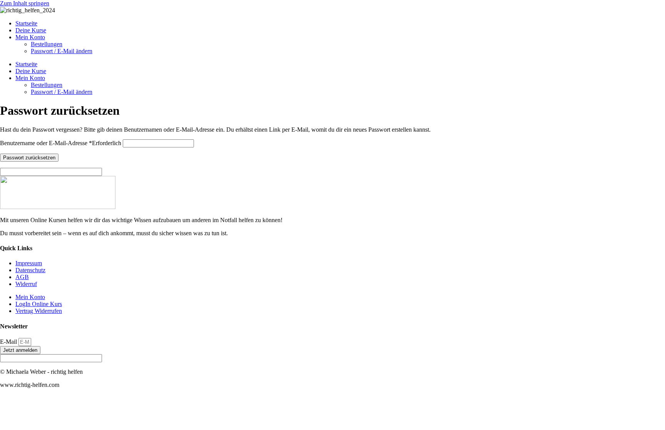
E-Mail (9, 341)
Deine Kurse (30, 30)
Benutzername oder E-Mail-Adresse (60, 143)
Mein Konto (30, 37)
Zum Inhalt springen (24, 3)
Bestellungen (46, 44)
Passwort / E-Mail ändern (61, 51)
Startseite (26, 23)
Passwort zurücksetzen (29, 158)
